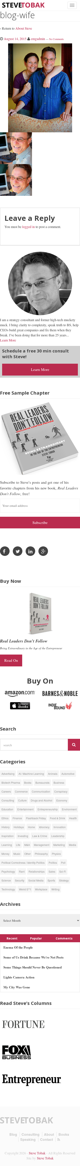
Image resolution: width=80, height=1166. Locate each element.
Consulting (7, 800)
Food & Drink (57, 818)
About (49, 1134)
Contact (46, 1139)
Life (18, 845)
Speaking (28, 1139)
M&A (27, 845)
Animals (52, 773)
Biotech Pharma (10, 782)
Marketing (59, 845)
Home (31, 827)
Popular (36, 938)
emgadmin (38, 38)
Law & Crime (39, 836)
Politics (53, 862)
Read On (11, 660)
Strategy (64, 880)
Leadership (57, 836)
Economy (61, 800)
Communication (41, 791)
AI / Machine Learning (31, 773)
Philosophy (41, 853)
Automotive (67, 773)
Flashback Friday (36, 818)
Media (72, 845)
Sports (51, 880)
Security (19, 880)
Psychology (8, 871)
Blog (13, 1134)
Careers (6, 791)
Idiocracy (44, 827)
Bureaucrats (42, 782)
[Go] (74, 745)
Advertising (8, 773)
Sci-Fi (62, 871)
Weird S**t (25, 889)
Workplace (41, 889)
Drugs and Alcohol (41, 800)
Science (6, 880)
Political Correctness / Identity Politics (23, 862)
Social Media (36, 880)
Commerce (21, 791)
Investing (23, 836)
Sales (52, 871)
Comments (64, 938)
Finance (17, 818)
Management (41, 845)
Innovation (60, 827)
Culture (22, 800)
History (5, 827)
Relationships (37, 871)
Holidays (19, 827)
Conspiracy (60, 791)
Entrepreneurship (48, 809)
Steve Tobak (37, 1153)
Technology (8, 889)
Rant (22, 871)
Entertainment (25, 809)
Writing (55, 889)
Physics (56, 853)
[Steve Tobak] (23, 4)
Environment (69, 809)
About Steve (23, 28)
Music (16, 853)
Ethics (5, 818)
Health (73, 818)
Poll (63, 862)
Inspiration (7, 836)
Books (27, 782)
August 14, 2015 (15, 38)
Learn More (8, 340)
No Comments (56, 39)
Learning (6, 845)
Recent (12, 938)
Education (7, 809)
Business (59, 782)
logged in (28, 226)
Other (27, 853)
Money (5, 853)
